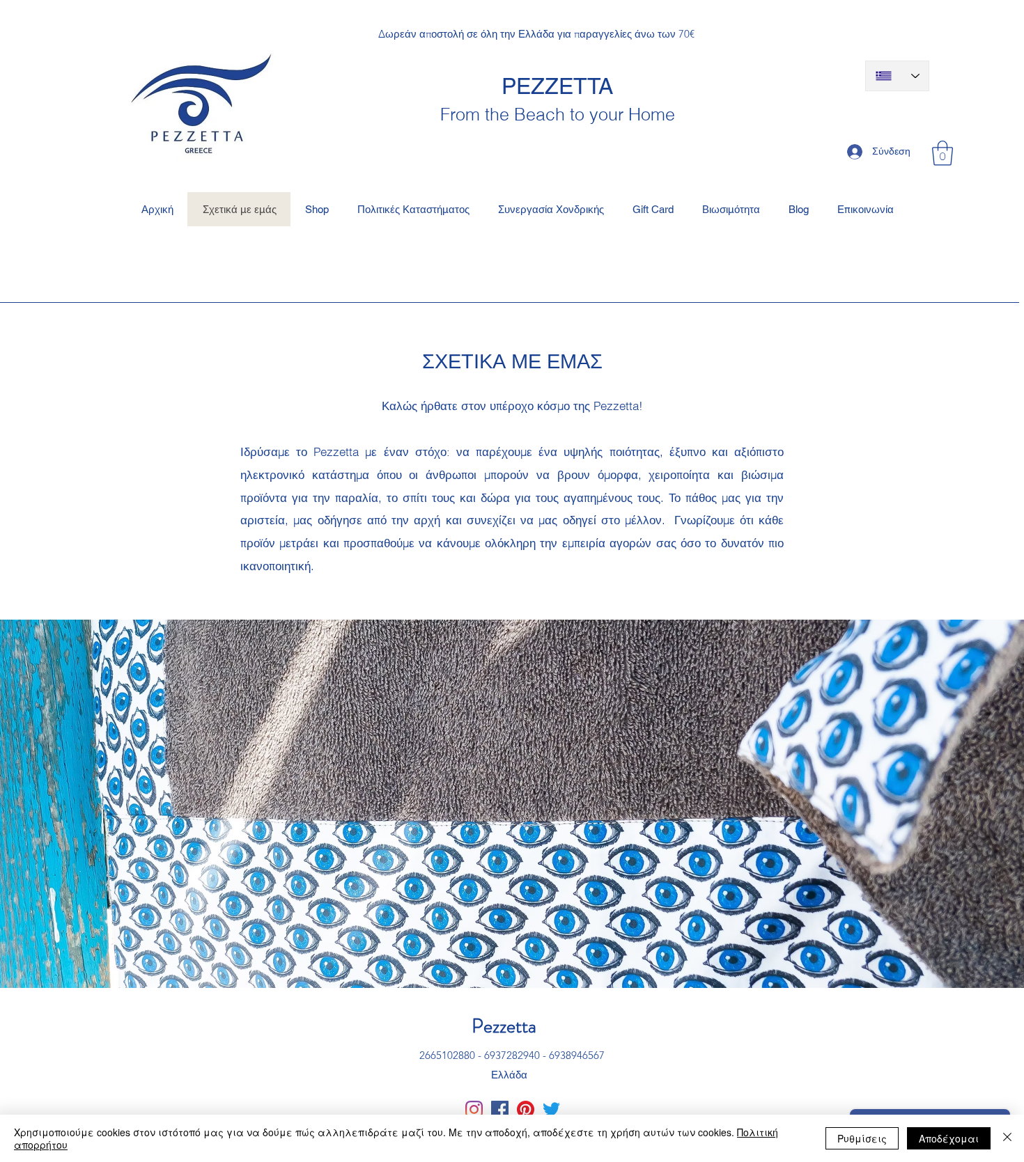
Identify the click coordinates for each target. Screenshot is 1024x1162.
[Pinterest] (525, 1109)
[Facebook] (500, 1109)
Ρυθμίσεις (862, 1138)
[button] (942, 153)
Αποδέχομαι (949, 1138)
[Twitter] (551, 1109)
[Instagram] (474, 1109)
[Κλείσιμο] (1007, 1138)
